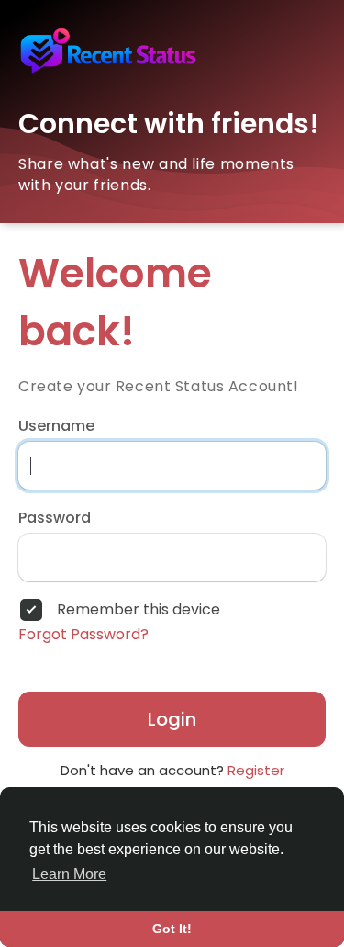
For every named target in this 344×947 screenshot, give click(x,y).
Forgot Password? (83, 635)
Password (54, 518)
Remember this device (138, 610)
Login (172, 719)
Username (56, 426)
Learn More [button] (69, 874)
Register (255, 770)
